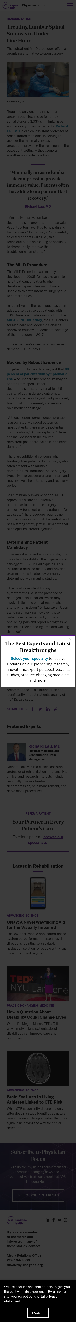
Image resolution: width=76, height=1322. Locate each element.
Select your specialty (29, 658)
